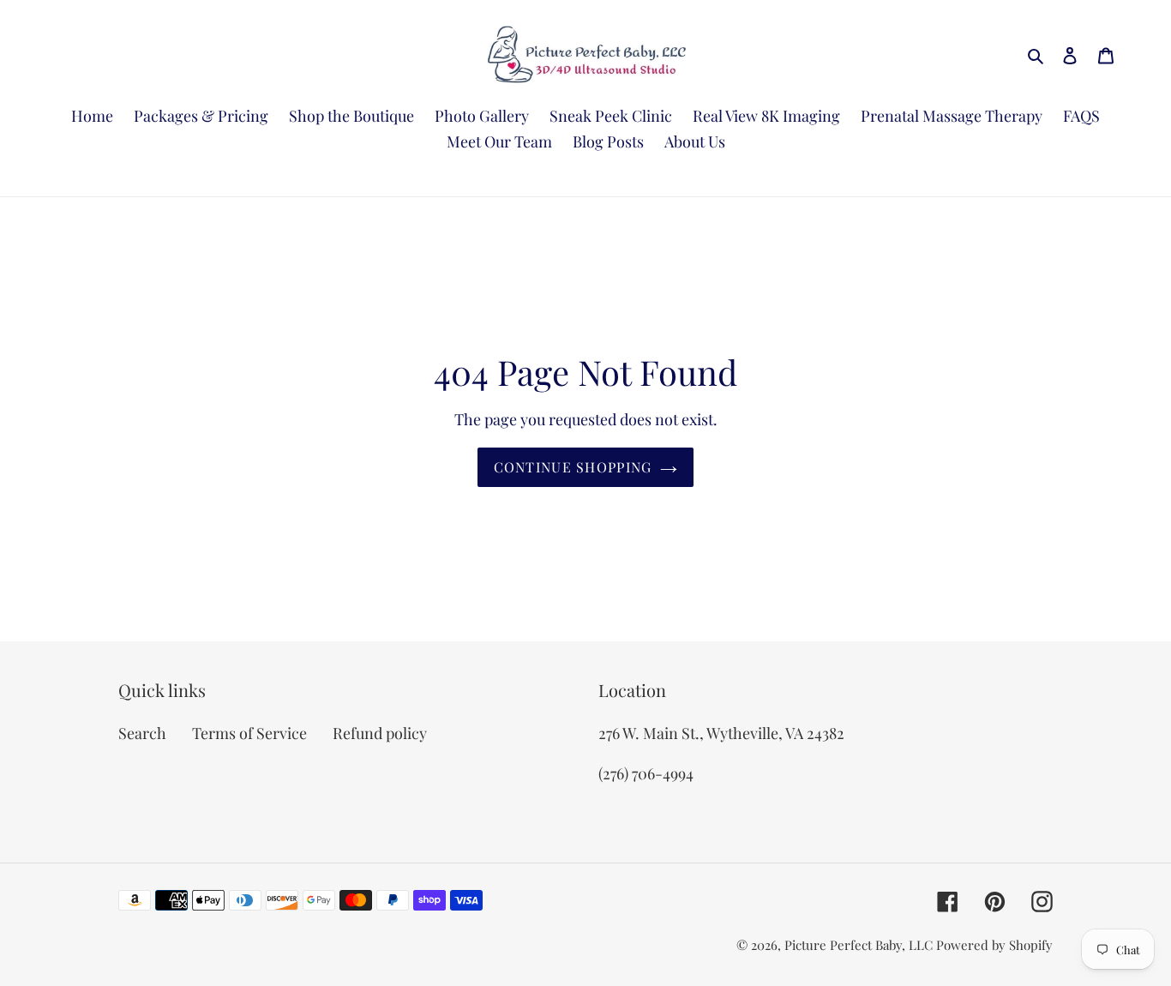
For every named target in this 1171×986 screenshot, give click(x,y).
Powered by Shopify (994, 944)
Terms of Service (249, 733)
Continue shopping (573, 467)
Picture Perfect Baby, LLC (858, 944)
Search (142, 733)
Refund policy (380, 733)
